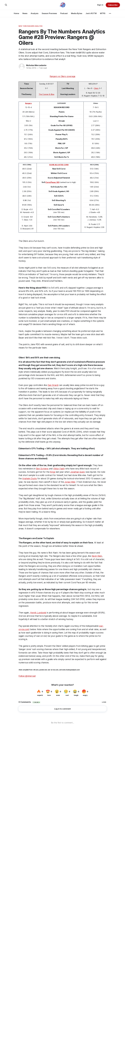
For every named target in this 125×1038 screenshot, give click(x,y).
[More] (110, 13)
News (24, 13)
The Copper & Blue (46, 94)
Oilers (96, 88)
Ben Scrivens (42, 468)
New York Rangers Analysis (30, 26)
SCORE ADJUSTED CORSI (59, 165)
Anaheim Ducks (29, 478)
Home (16, 13)
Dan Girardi (53, 385)
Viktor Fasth (59, 468)
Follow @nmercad (27, 676)
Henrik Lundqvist (38, 612)
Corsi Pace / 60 (52, 182)
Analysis (34, 13)
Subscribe (112, 5)
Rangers (28, 103)
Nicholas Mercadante (36, 65)
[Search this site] (6, 5)
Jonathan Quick (77, 472)
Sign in (100, 5)
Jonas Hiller (69, 482)
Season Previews (49, 13)
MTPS (102, 13)
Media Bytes (76, 13)
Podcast (64, 13)
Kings (52, 472)
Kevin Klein (97, 556)
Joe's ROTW (91, 13)
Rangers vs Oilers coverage (62, 76)
